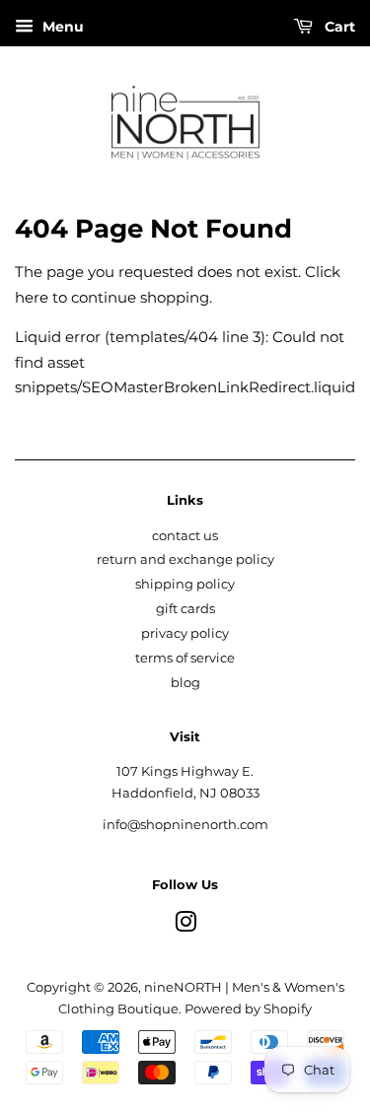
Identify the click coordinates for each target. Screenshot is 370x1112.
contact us (185, 535)
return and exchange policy (185, 559)
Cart (338, 26)
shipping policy (185, 584)
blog (185, 682)
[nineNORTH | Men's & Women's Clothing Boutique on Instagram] (185, 926)
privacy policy (185, 633)
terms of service (185, 658)
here (31, 297)
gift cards (185, 608)
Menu (61, 26)
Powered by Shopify (248, 1009)
